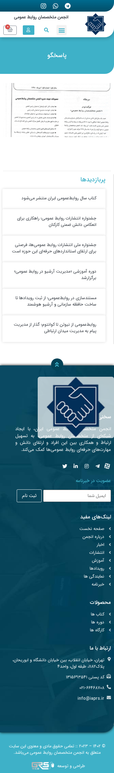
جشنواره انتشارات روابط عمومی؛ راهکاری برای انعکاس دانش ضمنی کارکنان (56, 221)
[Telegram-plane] (97, 466)
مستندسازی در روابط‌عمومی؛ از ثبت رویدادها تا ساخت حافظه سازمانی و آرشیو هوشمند (56, 301)
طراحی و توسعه (71, 766)
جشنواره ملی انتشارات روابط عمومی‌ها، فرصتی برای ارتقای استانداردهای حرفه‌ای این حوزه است (54, 248)
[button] (62, 30)
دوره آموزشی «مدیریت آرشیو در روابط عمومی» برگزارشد (55, 274)
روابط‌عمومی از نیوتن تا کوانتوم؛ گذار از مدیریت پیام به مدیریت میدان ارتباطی (55, 327)
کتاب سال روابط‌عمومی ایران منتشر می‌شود (59, 198)
